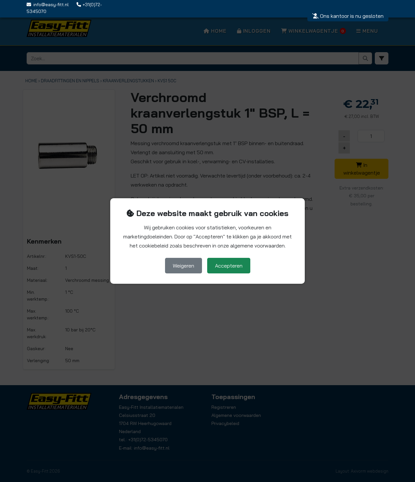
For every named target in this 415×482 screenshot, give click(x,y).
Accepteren (229, 265)
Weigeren (183, 265)
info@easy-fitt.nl (51, 4)
